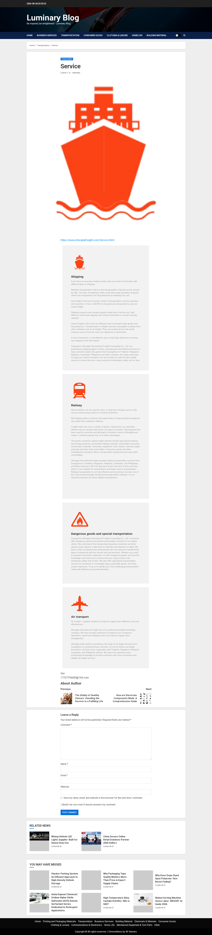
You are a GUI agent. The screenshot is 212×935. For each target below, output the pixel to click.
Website (65, 786)
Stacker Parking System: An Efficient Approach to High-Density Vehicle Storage (64, 878)
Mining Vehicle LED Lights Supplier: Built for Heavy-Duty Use (64, 839)
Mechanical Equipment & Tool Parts (134, 925)
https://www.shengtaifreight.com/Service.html (87, 240)
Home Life (137, 35)
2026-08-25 (57, 846)
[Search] (184, 35)
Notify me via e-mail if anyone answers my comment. (89, 804)
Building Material (156, 35)
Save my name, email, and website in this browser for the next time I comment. (103, 797)
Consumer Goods (93, 35)
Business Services (47, 35)
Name (64, 764)
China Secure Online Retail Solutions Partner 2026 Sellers (116, 839)
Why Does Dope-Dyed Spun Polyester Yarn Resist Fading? (167, 878)
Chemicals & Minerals (145, 921)
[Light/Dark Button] (178, 35)
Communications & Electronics (86, 925)
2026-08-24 (109, 846)
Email (64, 775)
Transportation (70, 35)
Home (30, 35)
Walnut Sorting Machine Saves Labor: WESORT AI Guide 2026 (168, 901)
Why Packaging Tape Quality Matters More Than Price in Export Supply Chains (115, 878)
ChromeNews (115, 931)
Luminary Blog (53, 17)
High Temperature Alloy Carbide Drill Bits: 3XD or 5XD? (116, 901)
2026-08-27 (57, 887)
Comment (66, 725)
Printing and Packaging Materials (59, 921)
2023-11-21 (66, 73)
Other (157, 925)
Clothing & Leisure (117, 35)
